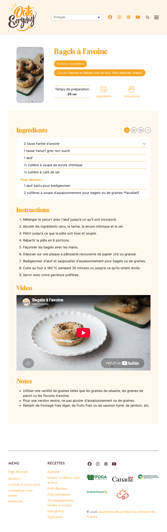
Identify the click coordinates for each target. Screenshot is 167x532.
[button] (156, 17)
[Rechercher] (147, 17)
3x (141, 130)
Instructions (132, 96)
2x (133, 130)
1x (127, 130)
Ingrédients (103, 96)
